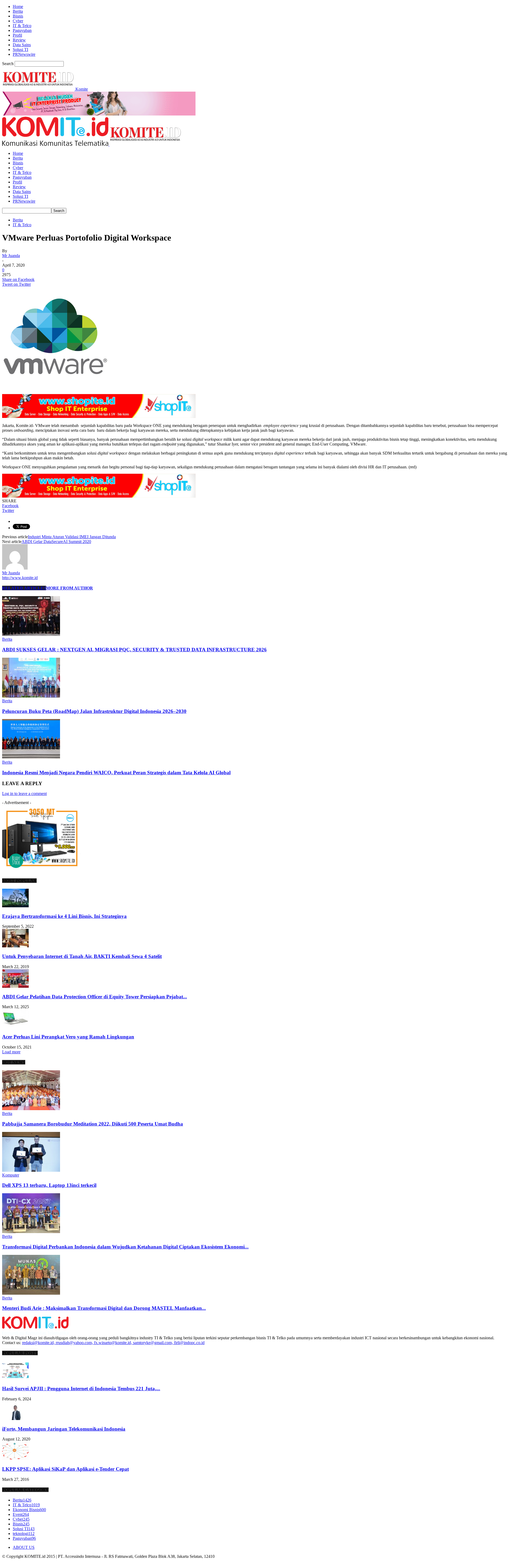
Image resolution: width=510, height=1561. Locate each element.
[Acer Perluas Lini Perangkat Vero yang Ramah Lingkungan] (15, 1026)
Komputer (10, 1175)
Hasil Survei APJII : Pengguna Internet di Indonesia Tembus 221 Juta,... (81, 1388)
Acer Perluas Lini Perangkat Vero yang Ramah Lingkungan (68, 1037)
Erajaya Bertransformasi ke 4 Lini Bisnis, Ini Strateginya (64, 916)
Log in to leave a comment (24, 793)
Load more (11, 1052)
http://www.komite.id (20, 577)
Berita (18, 11)
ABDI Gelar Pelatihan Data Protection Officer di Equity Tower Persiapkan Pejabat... (94, 996)
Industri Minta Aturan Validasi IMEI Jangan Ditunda (72, 536)
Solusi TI (20, 49)
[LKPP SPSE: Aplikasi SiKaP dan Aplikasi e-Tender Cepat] (15, 1458)
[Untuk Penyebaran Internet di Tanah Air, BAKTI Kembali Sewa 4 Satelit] (15, 946)
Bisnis (18, 16)
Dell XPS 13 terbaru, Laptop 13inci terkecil (49, 1185)
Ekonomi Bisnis (29, 1509)
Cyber (18, 21)
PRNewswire (24, 54)
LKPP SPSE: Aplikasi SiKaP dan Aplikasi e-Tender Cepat (65, 1469)
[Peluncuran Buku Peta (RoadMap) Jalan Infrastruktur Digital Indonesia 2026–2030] (31, 696)
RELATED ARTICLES (24, 588)
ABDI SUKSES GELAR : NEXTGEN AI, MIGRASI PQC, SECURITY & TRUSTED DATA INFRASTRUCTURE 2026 (134, 649)
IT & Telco (22, 25)
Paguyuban (22, 30)
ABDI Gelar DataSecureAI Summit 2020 (56, 541)
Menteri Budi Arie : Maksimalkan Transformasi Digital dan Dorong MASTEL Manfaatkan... (104, 1308)
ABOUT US (24, 1547)
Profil (17, 35)
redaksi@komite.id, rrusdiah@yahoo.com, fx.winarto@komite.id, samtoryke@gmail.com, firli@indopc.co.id (113, 1342)
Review (19, 40)
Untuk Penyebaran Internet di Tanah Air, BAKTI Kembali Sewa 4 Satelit (82, 956)
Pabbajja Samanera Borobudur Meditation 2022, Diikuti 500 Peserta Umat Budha (92, 1124)
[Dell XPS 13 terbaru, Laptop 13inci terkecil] (31, 1170)
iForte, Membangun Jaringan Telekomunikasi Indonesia (63, 1429)
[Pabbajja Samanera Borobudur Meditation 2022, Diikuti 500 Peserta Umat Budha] (31, 1108)
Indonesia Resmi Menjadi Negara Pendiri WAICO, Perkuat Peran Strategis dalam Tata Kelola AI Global (116, 772)
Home (18, 6)
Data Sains (22, 44)
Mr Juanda (11, 255)
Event (21, 1514)
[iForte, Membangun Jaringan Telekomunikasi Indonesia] (15, 1418)
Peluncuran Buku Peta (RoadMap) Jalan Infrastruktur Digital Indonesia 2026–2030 (94, 711)
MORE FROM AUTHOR (69, 588)
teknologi (24, 1533)
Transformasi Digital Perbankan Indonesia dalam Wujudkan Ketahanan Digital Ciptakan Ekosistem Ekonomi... (125, 1247)
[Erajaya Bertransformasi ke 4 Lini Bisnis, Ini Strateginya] (15, 906)
